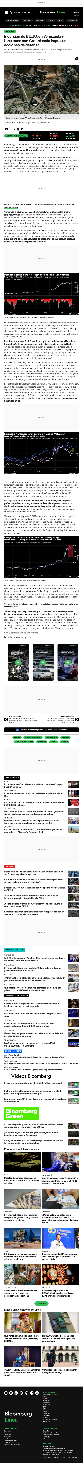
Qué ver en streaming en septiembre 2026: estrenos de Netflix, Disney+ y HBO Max (21, 1338)
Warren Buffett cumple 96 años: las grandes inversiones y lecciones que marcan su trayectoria (31, 1005)
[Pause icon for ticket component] (5, 25)
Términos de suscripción (51, 1435)
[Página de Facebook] (6, 1393)
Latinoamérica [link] (72, 20)
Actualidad (7, 1437)
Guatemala (46, 1421)
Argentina (46, 1400)
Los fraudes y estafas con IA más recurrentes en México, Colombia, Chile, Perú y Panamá (31, 1044)
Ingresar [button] (76, 12)
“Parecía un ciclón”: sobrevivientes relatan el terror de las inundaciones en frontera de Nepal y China (31, 897)
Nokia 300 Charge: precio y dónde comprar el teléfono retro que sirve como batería (58, 1338)
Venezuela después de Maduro (24, 742)
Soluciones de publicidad (51, 1454)
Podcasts (7, 1442)
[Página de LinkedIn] (26, 1393)
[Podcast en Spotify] (37, 1393)
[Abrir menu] (6, 12)
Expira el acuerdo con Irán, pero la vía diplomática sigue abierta (33, 1083)
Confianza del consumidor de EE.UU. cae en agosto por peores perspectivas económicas (21, 1293)
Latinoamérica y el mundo (51, 1395)
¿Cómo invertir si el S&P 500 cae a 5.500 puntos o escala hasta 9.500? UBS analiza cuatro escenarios (60, 720)
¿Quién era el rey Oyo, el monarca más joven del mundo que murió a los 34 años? (22, 1372)
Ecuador (46, 1410)
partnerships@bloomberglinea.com (54, 1448)
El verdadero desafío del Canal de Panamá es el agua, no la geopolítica (34, 1057)
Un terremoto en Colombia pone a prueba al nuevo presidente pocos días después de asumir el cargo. (33, 1092)
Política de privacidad (50, 1433)
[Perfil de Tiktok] (32, 1393)
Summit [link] (50, 20)
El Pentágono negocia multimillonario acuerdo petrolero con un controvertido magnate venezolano (34, 913)
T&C (44, 1438)
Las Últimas (64, 742)
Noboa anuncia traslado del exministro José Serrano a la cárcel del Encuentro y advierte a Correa (33, 873)
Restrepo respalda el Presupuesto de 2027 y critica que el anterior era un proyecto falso (59, 1257)
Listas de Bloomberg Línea (12, 1444)
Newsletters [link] (27, 20)
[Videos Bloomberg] (41, 1076)
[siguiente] (77, 719)
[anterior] (6, 719)
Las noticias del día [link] (12, 20)
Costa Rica (46, 1415)
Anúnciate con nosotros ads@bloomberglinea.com (59, 1450)
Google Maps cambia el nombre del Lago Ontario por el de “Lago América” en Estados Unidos (23, 720)
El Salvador (46, 1417)
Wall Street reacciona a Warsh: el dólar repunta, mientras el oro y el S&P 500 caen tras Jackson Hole (34, 959)
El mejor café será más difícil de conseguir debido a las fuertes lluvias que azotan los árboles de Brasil (33, 1141)
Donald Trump (42, 742)
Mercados (10, 31)
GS (49, 384)
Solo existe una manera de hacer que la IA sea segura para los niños (33, 1070)
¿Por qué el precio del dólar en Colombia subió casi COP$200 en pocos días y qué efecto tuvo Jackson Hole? (34, 979)
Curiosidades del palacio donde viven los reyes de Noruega (59, 1371)
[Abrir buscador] (11, 12)
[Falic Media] (76, 15)
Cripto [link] (60, 20)
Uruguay (46, 1413)
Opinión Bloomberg (13, 1051)
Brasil (45, 1397)
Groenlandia (65, 737)
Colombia (46, 1402)
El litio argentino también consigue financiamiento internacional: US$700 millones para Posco (22, 1257)
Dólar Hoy (7, 1435)
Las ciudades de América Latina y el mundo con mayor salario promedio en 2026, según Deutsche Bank (33, 830)
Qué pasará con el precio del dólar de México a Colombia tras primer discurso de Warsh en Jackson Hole (32, 989)
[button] (76, 58)
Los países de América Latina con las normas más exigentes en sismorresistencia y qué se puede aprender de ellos (33, 812)
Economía (7, 1431)
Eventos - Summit (48, 1446)
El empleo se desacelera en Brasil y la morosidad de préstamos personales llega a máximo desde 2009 (34, 881)
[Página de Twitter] (11, 1393)
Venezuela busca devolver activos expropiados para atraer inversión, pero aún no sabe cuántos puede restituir (31, 821)
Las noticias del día (51, 737)
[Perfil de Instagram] (21, 1393)
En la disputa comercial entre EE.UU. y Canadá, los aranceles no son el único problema (41, 1063)
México (45, 1398)
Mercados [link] (39, 20)
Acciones (53, 742)
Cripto (6, 1438)
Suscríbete (46, 1431)
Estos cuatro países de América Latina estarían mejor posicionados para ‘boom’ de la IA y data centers (29, 1024)
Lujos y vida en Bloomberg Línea (22, 1309)
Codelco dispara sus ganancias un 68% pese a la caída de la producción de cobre (21, 1180)
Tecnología (46, 1437)
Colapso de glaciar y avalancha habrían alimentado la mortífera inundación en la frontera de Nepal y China (33, 1125)
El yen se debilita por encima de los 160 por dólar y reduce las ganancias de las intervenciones (32, 969)
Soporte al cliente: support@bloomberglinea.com (58, 1452)
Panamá (45, 1412)
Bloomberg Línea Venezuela (33, 737)
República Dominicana (50, 1419)
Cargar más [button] (41, 1304)
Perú (44, 1408)
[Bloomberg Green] (41, 1113)
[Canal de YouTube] (16, 1393)
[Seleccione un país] (29, 12)
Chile (44, 1406)
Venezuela (17, 737)
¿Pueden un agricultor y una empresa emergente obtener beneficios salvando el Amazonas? (31, 1133)
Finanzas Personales (10, 1440)
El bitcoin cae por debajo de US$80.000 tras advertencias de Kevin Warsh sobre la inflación (58, 1293)
